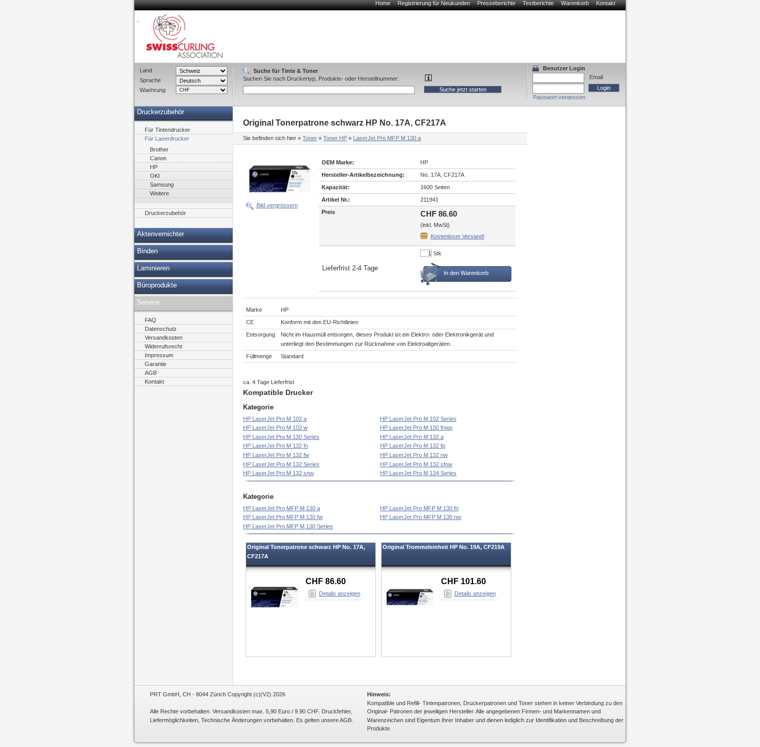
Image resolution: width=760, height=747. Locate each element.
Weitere (159, 193)
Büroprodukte (157, 285)
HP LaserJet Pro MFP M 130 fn (419, 508)
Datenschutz (161, 329)
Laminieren (153, 268)
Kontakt (605, 3)
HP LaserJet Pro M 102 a (275, 419)
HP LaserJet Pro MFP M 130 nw (420, 517)
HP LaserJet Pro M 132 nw (414, 455)
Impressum (159, 355)
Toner (309, 138)
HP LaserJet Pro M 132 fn (275, 446)
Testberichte (538, 3)
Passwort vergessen (559, 97)
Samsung (162, 184)
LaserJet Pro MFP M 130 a (387, 138)
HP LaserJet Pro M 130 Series (281, 437)
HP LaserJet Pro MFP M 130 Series (288, 526)
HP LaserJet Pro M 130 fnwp (416, 427)
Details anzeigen (339, 593)
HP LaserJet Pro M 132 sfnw (416, 464)
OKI (155, 176)
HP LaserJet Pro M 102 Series (418, 419)
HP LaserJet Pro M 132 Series (281, 464)
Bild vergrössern (277, 205)
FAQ (150, 320)
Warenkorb (575, 3)
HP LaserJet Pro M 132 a (412, 437)
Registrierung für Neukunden (434, 3)
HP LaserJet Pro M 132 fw (276, 455)
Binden (147, 251)
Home (382, 3)
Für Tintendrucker (167, 130)
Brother (159, 149)
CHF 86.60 (326, 581)
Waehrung (152, 90)
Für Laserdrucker (167, 138)
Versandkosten (164, 337)
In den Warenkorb (466, 273)
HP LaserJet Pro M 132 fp (412, 446)
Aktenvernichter (160, 234)
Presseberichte (496, 3)
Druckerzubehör (160, 112)
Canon (158, 158)
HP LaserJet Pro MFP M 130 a (281, 508)
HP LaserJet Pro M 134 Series (418, 473)
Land (146, 70)
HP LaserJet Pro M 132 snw (278, 473)
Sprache (150, 80)
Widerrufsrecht (163, 346)
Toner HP (335, 138)
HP (154, 167)
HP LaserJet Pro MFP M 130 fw (283, 517)
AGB (151, 373)
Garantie (155, 364)
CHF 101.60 (463, 581)
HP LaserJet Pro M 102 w (275, 427)
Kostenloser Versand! (457, 236)
